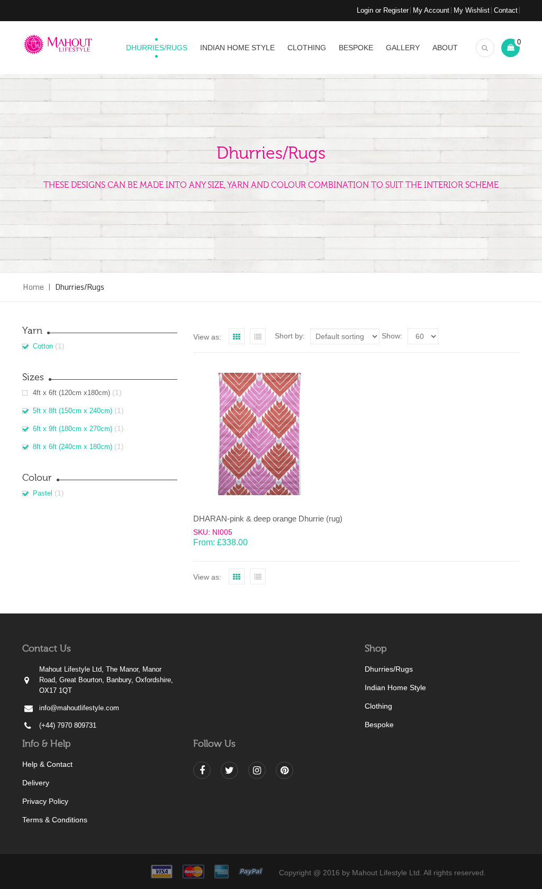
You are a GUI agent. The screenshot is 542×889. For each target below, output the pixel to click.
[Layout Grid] (237, 336)
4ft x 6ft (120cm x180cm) (71, 393)
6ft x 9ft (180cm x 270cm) (72, 429)
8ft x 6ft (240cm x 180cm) (72, 447)
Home (33, 287)
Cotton (43, 346)
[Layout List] (258, 336)
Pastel (42, 493)
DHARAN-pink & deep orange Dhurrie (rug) (267, 518)
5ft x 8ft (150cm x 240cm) (72, 411)
